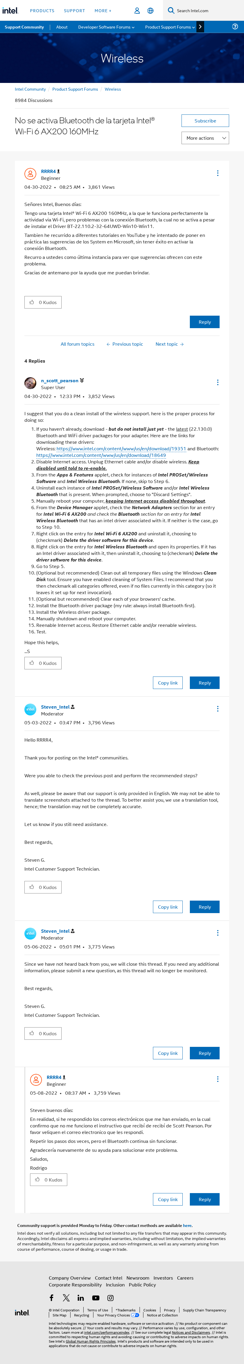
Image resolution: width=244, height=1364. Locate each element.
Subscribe (205, 120)
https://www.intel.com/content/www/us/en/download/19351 (121, 448)
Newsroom (137, 1277)
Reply (205, 321)
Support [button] (74, 10)
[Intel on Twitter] (66, 1298)
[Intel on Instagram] (110, 1298)
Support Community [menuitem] (24, 26)
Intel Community (30, 89)
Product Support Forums (75, 89)
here (187, 1225)
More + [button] (103, 10)
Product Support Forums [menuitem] (168, 26)
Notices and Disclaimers (191, 1332)
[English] (150, 10)
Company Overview (70, 1277)
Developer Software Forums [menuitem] (104, 26)
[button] (217, 173)
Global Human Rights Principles (91, 1341)
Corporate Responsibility (75, 1284)
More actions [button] (200, 137)
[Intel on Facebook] (51, 1298)
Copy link (168, 682)
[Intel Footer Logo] (22, 1311)
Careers (185, 1277)
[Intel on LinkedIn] (81, 1298)
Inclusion (115, 1284)
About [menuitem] (62, 26)
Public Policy (142, 1284)
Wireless (113, 89)
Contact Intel (108, 1277)
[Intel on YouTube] (96, 1298)
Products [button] (42, 10)
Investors (163, 1277)
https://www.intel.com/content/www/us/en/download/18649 (101, 454)
